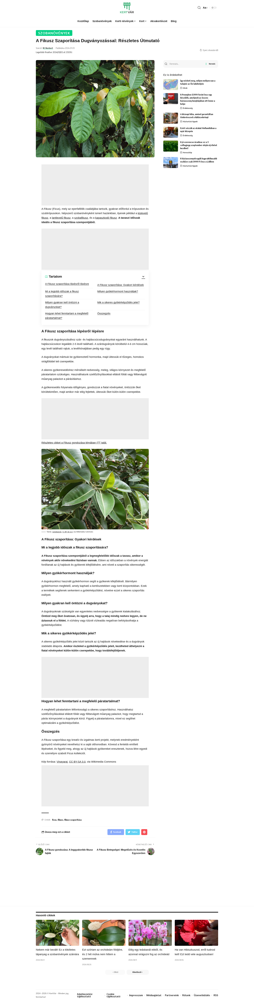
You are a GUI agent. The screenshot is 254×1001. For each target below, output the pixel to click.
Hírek (185, 88)
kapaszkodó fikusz (106, 217)
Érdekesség (188, 108)
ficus (54, 820)
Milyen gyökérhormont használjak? (117, 291)
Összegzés (103, 313)
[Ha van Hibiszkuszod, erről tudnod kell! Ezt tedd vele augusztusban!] (196, 933)
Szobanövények (54, 33)
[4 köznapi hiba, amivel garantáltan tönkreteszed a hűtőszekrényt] (170, 118)
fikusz (60, 820)
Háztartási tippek (190, 121)
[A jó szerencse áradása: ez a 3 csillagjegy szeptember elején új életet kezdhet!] (170, 146)
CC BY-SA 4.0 (67, 532)
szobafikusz (81, 217)
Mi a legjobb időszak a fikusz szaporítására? (62, 293)
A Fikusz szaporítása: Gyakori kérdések (120, 284)
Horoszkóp (187, 152)
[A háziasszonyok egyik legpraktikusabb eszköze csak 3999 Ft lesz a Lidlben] (170, 162)
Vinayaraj (62, 761)
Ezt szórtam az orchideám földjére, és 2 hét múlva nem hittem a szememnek (102, 954)
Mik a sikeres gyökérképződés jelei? (118, 302)
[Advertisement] (95, 184)
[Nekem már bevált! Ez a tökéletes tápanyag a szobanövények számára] (57, 933)
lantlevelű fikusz (61, 217)
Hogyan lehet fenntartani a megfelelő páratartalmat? (66, 315)
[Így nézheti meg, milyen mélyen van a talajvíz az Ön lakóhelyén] (170, 84)
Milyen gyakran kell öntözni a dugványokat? (62, 304)
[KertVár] (127, 7)
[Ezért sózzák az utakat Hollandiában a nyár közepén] (170, 132)
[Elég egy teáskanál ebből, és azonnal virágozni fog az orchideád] (150, 933)
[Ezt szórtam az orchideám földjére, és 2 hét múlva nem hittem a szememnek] (104, 933)
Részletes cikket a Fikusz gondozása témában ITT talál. (74, 442)
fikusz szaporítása (73, 820)
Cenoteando (56, 532)
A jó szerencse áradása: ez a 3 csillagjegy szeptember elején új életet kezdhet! (198, 145)
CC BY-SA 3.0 (77, 761)
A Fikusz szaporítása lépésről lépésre (67, 283)
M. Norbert (48, 48)
